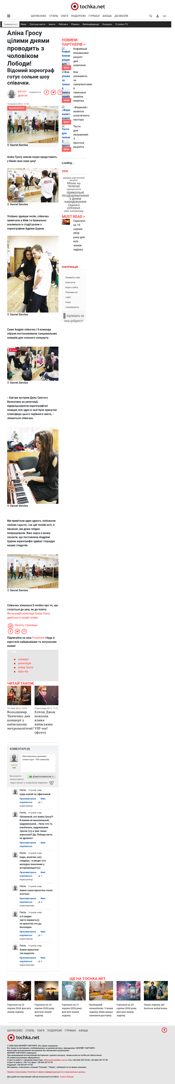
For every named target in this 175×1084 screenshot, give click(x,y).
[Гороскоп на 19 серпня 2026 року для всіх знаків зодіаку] (66, 222)
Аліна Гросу (25, 667)
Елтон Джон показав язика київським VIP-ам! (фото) (45, 722)
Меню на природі (73, 184)
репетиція (24, 663)
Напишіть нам (72, 277)
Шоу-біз (23, 671)
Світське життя (37, 24)
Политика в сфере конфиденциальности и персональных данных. (57, 1072)
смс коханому (74, 211)
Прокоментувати (28, 799)
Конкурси (107, 24)
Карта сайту (71, 287)
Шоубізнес (38, 16)
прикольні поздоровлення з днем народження (75, 197)
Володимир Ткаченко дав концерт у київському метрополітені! (20, 720)
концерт (23, 659)
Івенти (52, 24)
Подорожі (78, 16)
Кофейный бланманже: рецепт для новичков (81, 57)
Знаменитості (11, 24)
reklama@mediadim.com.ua (56, 1060)
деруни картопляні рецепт (74, 179)
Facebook (38, 637)
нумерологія (74, 189)
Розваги (75, 24)
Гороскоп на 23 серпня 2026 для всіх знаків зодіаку (19, 1008)
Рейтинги (63, 24)
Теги (65, 171)
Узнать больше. (67, 1077)
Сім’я (64, 16)
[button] (157, 16)
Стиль (53, 16)
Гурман (94, 16)
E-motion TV (122, 24)
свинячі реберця (73, 206)
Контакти (70, 282)
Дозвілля (121, 16)
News (23, 24)
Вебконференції (91, 24)
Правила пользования (16, 1072)
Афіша (107, 16)
